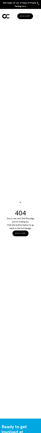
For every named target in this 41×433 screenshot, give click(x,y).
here (24, 6)
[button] (37, 16)
